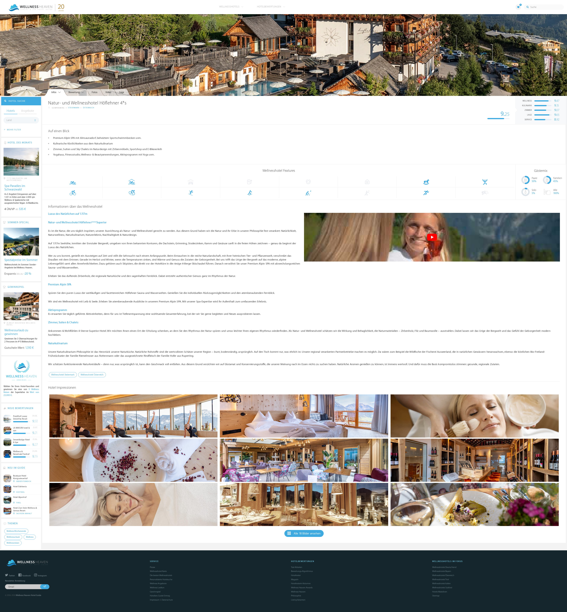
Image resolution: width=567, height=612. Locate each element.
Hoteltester (296, 575)
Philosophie (296, 595)
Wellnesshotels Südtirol (442, 587)
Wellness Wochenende (16, 531)
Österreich (88, 108)
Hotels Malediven (439, 591)
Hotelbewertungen (269, 6)
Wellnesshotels (229, 6)
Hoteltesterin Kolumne (301, 583)
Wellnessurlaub (13, 537)
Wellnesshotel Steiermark (62, 374)
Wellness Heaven (298, 591)
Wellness (29, 537)
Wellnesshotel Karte (158, 571)
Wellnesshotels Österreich (443, 575)
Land (9, 120)
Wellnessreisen (13, 543)
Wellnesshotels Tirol (440, 579)
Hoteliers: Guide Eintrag (160, 595)
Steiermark (73, 108)
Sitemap (435, 595)
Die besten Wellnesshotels (161, 575)
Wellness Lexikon (157, 587)
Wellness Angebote (158, 583)
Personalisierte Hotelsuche (161, 579)
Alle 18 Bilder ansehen (307, 533)
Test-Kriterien (296, 567)
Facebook (26, 576)
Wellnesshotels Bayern (441, 571)
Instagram (42, 576)
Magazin (294, 579)
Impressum (154, 600)
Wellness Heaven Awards (301, 587)
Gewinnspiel (155, 591)
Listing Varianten (298, 600)
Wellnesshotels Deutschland (444, 567)
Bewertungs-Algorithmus (302, 571)
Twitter (11, 576)
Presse (152, 567)
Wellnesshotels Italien (441, 583)
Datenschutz (167, 600)
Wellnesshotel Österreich (92, 374)
